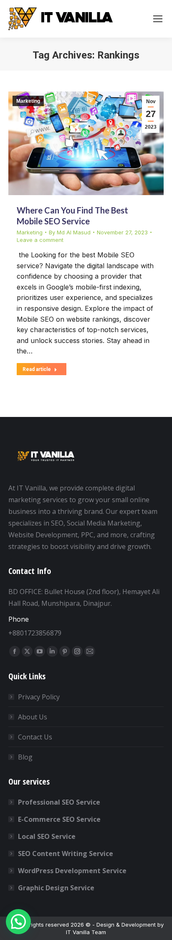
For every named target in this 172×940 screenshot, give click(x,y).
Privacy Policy (39, 696)
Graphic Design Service (56, 887)
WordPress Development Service (72, 870)
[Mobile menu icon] (158, 19)
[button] (18, 921)
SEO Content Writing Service (65, 853)
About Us (32, 717)
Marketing (28, 101)
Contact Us (35, 737)
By (70, 232)
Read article (37, 369)
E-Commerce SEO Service (59, 819)
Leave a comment (40, 239)
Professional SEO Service (59, 802)
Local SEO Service (47, 836)
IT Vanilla (78, 932)
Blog (25, 757)
